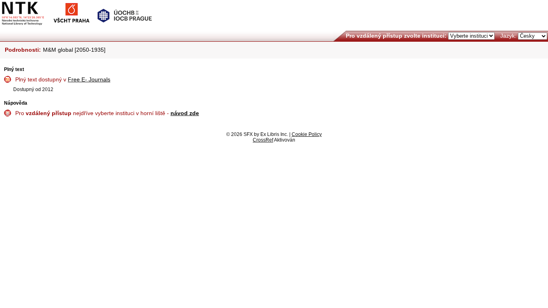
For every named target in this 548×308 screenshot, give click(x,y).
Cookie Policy (307, 134)
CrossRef (263, 140)
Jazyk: (508, 35)
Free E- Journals (89, 79)
